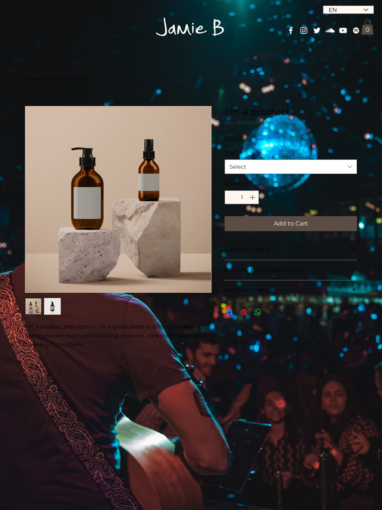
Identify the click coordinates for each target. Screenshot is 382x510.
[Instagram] (304, 30)
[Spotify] (356, 30)
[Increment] (253, 197)
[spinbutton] (241, 197)
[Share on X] (271, 312)
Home (34, 79)
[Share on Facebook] (229, 312)
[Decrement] (230, 197)
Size (231, 152)
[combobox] (291, 166)
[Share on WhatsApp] (257, 312)
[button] (367, 27)
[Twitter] (317, 30)
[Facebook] (290, 30)
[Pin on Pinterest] (243, 312)
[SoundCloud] (330, 30)
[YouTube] (343, 30)
